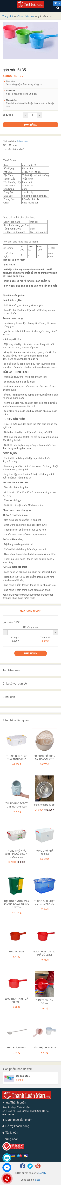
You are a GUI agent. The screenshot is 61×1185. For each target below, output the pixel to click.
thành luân (22, 141)
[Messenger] (6, 1167)
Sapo (37, 1179)
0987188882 (8, 1114)
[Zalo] (6, 1157)
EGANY (42, 1172)
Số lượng (8, 114)
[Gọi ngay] (7, 1178)
